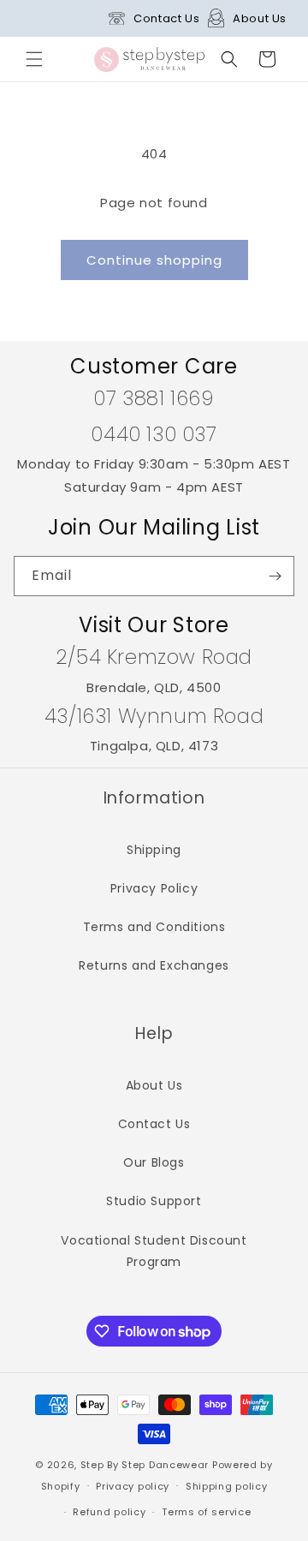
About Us (260, 18)
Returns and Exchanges (154, 965)
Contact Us (166, 18)
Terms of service (206, 1512)
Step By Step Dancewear (144, 1465)
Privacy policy (132, 1486)
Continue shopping (154, 260)
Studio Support (153, 1201)
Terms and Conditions (154, 926)
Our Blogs (153, 1162)
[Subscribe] (274, 576)
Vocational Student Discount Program (153, 1251)
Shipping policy (227, 1486)
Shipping (154, 849)
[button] (34, 59)
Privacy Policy (154, 888)
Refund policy (109, 1512)
